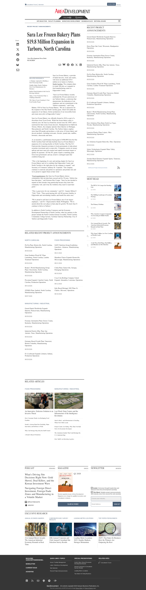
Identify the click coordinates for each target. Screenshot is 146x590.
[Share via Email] (18, 70)
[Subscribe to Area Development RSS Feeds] (32, 580)
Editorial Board (100, 21)
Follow (66, 17)
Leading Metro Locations (81, 570)
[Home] (38, 580)
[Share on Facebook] (18, 55)
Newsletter (30, 564)
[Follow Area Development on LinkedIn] (27, 580)
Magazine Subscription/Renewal (34, 559)
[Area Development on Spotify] (49, 580)
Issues (86, 468)
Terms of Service (89, 588)
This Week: (106, 493)
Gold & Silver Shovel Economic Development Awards (82, 563)
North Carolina (58, 84)
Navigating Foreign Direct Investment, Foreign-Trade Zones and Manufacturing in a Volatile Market (39, 493)
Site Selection (53, 568)
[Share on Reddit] (18, 60)
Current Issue (31, 568)
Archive (118, 468)
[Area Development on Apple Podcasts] (44, 580)
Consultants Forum (31, 4)
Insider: (105, 489)
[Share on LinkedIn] (18, 44)
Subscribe (111, 4)
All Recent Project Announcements (97, 167)
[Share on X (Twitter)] (18, 50)
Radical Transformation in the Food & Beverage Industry (39, 92)
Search (79, 17)
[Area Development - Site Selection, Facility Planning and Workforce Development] (73, 11)
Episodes (52, 468)
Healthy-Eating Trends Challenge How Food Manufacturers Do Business (38, 87)
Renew (119, 4)
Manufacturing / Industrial (37, 303)
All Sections (119, 21)
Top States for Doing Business (82, 573)
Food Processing (62, 240)
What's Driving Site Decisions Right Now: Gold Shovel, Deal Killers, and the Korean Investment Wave (39, 479)
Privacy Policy (79, 588)
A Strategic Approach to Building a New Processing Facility (38, 82)
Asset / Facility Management (58, 562)
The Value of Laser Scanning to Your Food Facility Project (39, 101)
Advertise (41, 4)
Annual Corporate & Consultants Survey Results (83, 567)
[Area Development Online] (53, 586)
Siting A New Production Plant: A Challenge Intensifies (38, 96)
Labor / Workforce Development (59, 565)
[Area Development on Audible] (55, 580)
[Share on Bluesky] (18, 65)
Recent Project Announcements (39, 26)
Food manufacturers (38, 176)
